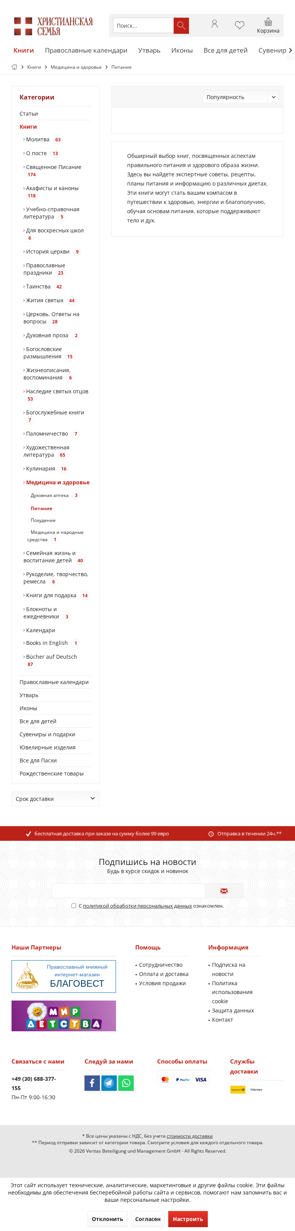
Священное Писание (53, 170)
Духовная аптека (54, 495)
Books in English (51, 642)
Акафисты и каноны (52, 191)
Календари (40, 630)
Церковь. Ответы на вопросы (51, 317)
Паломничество (51, 433)
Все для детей (38, 721)
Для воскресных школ (54, 234)
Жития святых (50, 300)
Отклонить (107, 1219)
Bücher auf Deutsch (51, 660)
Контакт (222, 1019)
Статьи (29, 113)
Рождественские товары (52, 773)
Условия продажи (162, 983)
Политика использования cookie (232, 992)
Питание (41, 508)
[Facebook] (92, 1083)
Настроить (188, 1219)
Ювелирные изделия (48, 747)
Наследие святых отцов (56, 395)
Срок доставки (35, 798)
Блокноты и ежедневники (45, 612)
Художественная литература (46, 451)
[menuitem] (268, 25)
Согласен (148, 1219)
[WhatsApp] (126, 1083)
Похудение (43, 520)
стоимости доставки (190, 1136)
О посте (41, 153)
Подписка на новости (228, 969)
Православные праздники (44, 269)
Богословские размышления (48, 352)
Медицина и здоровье (57, 482)
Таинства (43, 286)
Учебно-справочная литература (51, 212)
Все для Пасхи (38, 760)
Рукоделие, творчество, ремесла (55, 577)
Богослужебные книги (54, 416)
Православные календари (54, 682)
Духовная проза (51, 335)
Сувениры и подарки (47, 734)
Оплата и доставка (164, 974)
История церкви (52, 251)
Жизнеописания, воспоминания (47, 373)
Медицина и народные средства (55, 536)
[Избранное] (239, 28)
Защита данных (233, 1010)
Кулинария (45, 468)
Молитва (43, 139)
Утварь (29, 695)
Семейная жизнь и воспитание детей (53, 556)
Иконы (28, 708)
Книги (28, 126)
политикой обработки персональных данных (137, 905)
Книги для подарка (56, 595)
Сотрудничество (160, 964)
